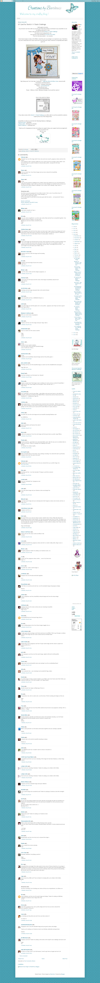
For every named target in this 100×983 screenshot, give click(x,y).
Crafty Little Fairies (77, 420)
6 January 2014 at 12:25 (26, 256)
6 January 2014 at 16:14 (26, 408)
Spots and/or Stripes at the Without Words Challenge (78, 313)
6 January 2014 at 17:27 (26, 428)
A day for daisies (77, 391)
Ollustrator (52, 974)
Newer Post (21, 958)
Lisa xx (22, 565)
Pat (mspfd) (24, 452)
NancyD (23, 373)
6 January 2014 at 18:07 (26, 436)
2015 (74, 232)
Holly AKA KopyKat (25, 949)
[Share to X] (34, 149)
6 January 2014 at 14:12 (26, 349)
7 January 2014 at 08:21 (26, 762)
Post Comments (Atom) (29, 961)
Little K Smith (24, 641)
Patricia (22, 737)
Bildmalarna (75, 400)
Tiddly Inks (36, 151)
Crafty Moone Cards (25, 508)
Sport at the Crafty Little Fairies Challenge (77, 268)
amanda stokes (24, 353)
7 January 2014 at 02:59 (26, 710)
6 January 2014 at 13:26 (26, 324)
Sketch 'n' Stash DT (30, 151)
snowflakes (75, 516)
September (77, 241)
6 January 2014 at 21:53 (26, 637)
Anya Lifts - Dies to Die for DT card (78, 283)
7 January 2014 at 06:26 (26, 743)
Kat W (22, 798)
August (76, 243)
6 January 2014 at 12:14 (26, 247)
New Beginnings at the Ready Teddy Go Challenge (77, 288)
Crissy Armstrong (77, 424)
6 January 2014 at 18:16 (26, 447)
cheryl (22, 615)
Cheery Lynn (76, 414)
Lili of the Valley (76, 470)
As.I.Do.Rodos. (24, 288)
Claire (22, 321)
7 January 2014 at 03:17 (26, 722)
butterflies (75, 408)
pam (22, 652)
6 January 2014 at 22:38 (26, 673)
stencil (74, 525)
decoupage (75, 428)
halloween (75, 458)
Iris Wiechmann (24, 937)
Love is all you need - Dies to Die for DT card (78, 319)
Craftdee (23, 402)
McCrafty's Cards (25, 251)
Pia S (22, 864)
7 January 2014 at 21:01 (26, 872)
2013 (74, 332)
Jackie (22, 747)
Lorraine (23, 479)
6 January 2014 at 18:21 (26, 475)
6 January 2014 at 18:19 (26, 466)
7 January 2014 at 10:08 (26, 785)
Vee (22, 894)
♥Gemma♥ (23, 277)
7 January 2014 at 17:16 (26, 816)
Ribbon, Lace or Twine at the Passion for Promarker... (77, 274)
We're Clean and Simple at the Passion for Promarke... (77, 303)
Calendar (77, 603)
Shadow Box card (77, 509)
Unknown (23, 157)
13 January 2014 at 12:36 (26, 945)
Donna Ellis (23, 391)
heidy (22, 423)
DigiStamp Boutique (75, 440)
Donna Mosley (24, 584)
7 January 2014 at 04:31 (26, 733)
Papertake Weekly (77, 489)
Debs (22, 470)
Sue (22, 260)
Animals (75, 396)
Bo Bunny (75, 403)
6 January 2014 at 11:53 (26, 225)
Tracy (22, 706)
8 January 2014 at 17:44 (26, 910)
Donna (22, 905)
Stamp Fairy (75, 519)
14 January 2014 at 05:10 (26, 953)
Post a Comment (23, 956)
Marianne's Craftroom (26, 313)
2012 (74, 334)
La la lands (75, 466)
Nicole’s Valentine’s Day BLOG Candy (29, 202)
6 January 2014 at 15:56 (26, 398)
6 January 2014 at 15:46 (26, 377)
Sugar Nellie (75, 527)
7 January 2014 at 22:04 (26, 882)
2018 (74, 226)
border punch (76, 405)
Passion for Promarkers (75, 493)
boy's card (75, 406)
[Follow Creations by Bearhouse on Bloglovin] (78, 74)
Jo (21, 556)
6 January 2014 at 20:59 (26, 580)
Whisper (23, 208)
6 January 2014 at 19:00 (26, 494)
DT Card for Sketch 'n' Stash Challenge (77, 308)
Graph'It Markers (22, 125)
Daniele (22, 843)
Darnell (22, 677)
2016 (74, 230)
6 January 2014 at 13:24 (26, 316)
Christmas (75, 415)
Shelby (22, 727)
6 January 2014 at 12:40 (26, 292)
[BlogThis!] (33, 149)
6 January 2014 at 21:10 (26, 590)
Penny (22, 381)
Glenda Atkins (24, 715)
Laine (22, 488)
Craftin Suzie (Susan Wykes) (27, 757)
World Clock (77, 615)
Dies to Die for (76, 435)
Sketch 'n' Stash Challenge (50, 31)
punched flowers (76, 499)
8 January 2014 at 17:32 (26, 900)
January (76, 257)
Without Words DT (77, 544)
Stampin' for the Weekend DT (76, 522)
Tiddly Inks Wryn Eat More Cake (50, 81)
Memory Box (76, 477)
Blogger (63, 974)
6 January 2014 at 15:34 (26, 369)
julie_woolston (24, 363)
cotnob (22, 594)
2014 (74, 234)
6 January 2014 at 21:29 (26, 611)
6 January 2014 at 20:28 (26, 552)
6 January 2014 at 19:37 (26, 511)
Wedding (75, 533)
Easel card (75, 443)
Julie (22, 669)
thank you (75, 530)
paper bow (75, 487)
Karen (22, 516)
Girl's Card (75, 456)
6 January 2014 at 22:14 (26, 648)
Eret (22, 216)
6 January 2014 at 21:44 (26, 619)
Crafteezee (23, 605)
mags (22, 876)
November (77, 237)
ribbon (74, 505)
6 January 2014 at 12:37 (26, 284)
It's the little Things (77, 259)
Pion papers (75, 498)
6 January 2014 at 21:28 (26, 601)
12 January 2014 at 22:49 (26, 933)
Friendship (75, 453)
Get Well (75, 455)
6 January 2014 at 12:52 (26, 299)
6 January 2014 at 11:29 (26, 212)
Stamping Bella (76, 524)
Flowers (74, 452)
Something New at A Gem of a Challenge (78, 323)
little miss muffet (77, 473)
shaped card (76, 512)
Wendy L (23, 270)
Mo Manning (76, 479)
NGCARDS (23, 789)
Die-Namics (75, 432)
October (76, 239)
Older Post (65, 958)
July (75, 245)
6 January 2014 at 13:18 (26, 308)
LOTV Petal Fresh (45, 85)
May (75, 249)
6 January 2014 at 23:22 (26, 689)
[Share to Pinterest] (36, 149)
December (76, 235)
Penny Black (75, 494)
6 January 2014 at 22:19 (26, 657)
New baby (75, 483)
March (75, 253)
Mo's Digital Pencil (77, 480)
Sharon (22, 170)
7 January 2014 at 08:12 (26, 752)
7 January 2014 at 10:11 (26, 794)
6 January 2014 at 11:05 (26, 166)
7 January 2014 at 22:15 (26, 890)
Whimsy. (75, 538)
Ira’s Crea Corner (25, 464)
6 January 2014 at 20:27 (26, 544)
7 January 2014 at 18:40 (26, 848)
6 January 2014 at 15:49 (26, 387)
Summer (75, 529)
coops (22, 914)
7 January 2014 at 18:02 (26, 839)
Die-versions (76, 433)
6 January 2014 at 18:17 (26, 457)
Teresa (22, 686)
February (76, 255)
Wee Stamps (76, 535)
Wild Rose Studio (77, 540)
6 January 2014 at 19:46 (26, 527)
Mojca (22, 432)
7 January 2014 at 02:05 (26, 701)
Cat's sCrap (23, 852)
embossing (75, 448)
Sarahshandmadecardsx (26, 924)
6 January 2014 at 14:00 (26, 337)
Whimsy (75, 537)
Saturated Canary (77, 506)
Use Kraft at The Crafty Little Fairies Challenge (78, 298)
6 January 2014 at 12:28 (26, 273)
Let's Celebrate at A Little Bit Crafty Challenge (77, 328)
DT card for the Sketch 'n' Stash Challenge (77, 279)
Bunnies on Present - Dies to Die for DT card (78, 263)
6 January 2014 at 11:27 (26, 204)
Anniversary (75, 398)
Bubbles (23, 812)
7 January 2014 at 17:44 (26, 831)
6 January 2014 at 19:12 (26, 504)
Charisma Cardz (22, 122)
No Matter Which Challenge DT (77, 486)
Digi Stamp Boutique (75, 437)
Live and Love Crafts (50, 34)
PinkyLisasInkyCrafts (26, 821)
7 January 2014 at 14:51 (26, 807)
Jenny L (22, 342)
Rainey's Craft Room (25, 532)
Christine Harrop (24, 229)
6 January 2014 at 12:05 (26, 235)
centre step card (76, 411)
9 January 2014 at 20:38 (26, 920)
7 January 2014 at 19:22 (26, 860)
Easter (74, 445)
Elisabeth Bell (76, 447)
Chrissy (22, 412)
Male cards (75, 475)
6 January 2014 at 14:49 (26, 358)
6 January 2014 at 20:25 (26, 536)
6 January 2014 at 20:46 (26, 569)
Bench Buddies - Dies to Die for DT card (78, 293)
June (75, 247)
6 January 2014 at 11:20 (26, 187)
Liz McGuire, (23, 573)
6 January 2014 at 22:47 (26, 682)
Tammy (22, 661)
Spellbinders (76, 518)
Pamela (22, 440)
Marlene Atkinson (25, 781)
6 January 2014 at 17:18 (26, 419)
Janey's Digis (76, 461)
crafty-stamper (24, 631)
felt (74, 450)
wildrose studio (76, 543)
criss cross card (76, 422)
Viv (21, 239)
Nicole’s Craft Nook (25, 201)
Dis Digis (75, 442)
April (75, 251)
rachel (22, 304)
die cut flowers (76, 430)
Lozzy (22, 541)
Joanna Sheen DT (77, 463)
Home (18, 18)
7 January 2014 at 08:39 (26, 769)
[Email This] (31, 149)
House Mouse (76, 460)
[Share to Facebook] (35, 149)
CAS (74, 409)
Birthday (23, 151)
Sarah (22, 296)
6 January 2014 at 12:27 (26, 265)
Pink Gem (75, 496)
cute (74, 427)
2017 (74, 228)
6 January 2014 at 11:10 (26, 175)
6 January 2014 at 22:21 (26, 665)
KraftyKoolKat (24, 328)
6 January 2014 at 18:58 (26, 484)
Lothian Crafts (21, 123)
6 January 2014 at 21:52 (26, 627)
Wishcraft (23, 499)
